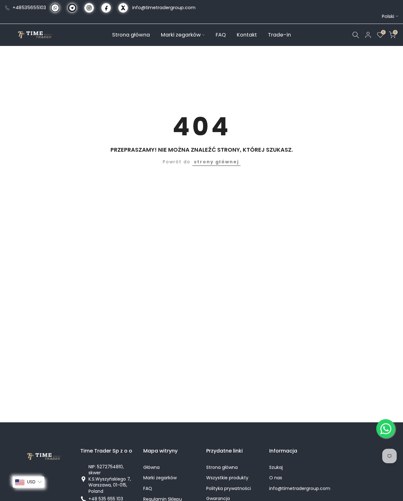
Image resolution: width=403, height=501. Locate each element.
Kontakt (247, 34)
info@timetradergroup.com (164, 7)
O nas (275, 478)
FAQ (221, 34)
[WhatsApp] (385, 428)
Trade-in (279, 34)
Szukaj (276, 467)
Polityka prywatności (228, 489)
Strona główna (131, 34)
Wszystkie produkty (227, 478)
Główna (151, 467)
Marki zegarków (181, 34)
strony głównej (216, 162)
